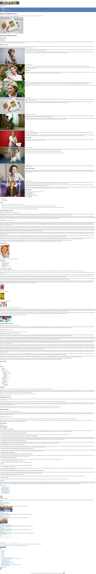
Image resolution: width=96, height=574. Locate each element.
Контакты (3, 10)
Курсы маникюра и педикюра (4, 513)
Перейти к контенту (3, 0)
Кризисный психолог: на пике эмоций (7, 557)
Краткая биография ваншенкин (6, 490)
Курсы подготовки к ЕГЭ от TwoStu (6, 559)
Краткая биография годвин (5, 492)
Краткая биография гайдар (5, 491)
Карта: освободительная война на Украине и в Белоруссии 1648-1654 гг (12, 564)
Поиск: (1, 6)
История (3, 553)
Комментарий (2, 542)
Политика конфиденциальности (6, 9)
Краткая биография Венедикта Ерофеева (6, 532)
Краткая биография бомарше (6, 489)
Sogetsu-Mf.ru (3, 5)
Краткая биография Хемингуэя (4, 505)
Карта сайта (3, 11)
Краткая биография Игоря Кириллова (5, 528)
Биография (11, 16)
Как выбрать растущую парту (6, 560)
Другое (3, 552)
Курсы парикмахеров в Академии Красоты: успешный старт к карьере (11, 558)
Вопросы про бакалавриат (5, 563)
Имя (1, 535)
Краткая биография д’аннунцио (6, 493)
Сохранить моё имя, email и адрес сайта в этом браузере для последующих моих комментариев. (14, 545)
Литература (3, 554)
